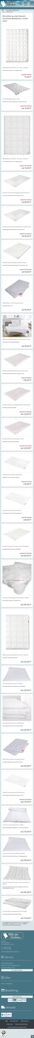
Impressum (10, 1024)
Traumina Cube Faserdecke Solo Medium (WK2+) (15, 598)
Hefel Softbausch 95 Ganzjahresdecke (12, 303)
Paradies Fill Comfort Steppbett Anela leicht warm (16, 193)
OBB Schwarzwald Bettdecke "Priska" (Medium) (15, 655)
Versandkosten (18, 924)
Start (3, 12)
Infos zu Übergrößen (6, 983)
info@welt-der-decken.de (12, 952)
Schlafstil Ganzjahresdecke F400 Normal (13, 792)
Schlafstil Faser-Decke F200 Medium (12, 475)
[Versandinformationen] (6, 1015)
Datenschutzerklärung (21, 1024)
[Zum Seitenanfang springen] (32, 1037)
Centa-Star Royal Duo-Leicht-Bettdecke (13, 723)
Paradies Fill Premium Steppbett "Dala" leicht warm (16, 405)
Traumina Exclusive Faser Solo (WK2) (12, 683)
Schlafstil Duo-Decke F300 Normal (11, 510)
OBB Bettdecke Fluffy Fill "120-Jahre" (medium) (15, 67)
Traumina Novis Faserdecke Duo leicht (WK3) (14, 911)
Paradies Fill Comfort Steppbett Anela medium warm (16, 227)
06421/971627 (7, 947)
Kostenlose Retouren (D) (8, 968)
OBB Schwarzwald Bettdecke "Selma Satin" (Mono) (16, 339)
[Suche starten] (29, 10)
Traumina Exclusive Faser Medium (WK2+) (13, 853)
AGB (6, 1021)
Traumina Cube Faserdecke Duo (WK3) (12, 825)
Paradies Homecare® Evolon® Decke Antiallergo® (15, 546)
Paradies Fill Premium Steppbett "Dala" (13, 439)
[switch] (3, 1036)
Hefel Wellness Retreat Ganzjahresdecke (13, 759)
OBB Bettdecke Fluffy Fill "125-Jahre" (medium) (15, 159)
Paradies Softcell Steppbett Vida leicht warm (14, 262)
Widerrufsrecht (25, 1021)
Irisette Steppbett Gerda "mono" (11, 99)
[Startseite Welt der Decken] (12, 935)
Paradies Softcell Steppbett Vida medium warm (15, 371)
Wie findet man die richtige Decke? (10, 965)
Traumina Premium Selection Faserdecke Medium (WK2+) (16, 883)
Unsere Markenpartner (7, 963)
